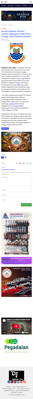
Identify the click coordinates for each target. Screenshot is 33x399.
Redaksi (6, 39)
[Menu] (2, 2)
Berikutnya (5, 128)
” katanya (11, 104)
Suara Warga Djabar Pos (19, 387)
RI (8, 72)
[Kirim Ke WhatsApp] (30, 163)
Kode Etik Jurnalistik (16, 392)
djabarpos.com (20, 394)
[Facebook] (9, 382)
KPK (19, 85)
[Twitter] (12, 382)
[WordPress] (18, 382)
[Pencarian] (31, 2)
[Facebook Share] (17, 163)
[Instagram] (21, 382)
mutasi (16, 106)
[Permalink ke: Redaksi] (2, 40)
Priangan (3, 28)
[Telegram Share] (27, 163)
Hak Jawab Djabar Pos (23, 388)
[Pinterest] (15, 382)
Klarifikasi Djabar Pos (9, 388)
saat (22, 78)
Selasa (8, 110)
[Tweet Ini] (20, 163)
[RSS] (24, 382)
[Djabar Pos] (5, 2)
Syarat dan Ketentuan (22, 390)
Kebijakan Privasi (9, 390)
